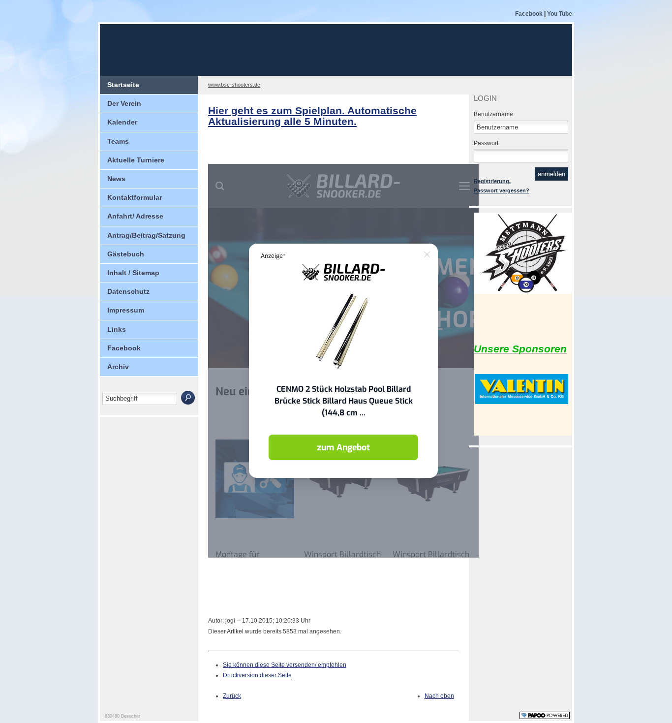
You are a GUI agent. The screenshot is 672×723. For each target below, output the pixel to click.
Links (116, 329)
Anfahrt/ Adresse (135, 216)
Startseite (123, 85)
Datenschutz (128, 291)
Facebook (529, 13)
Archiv (118, 367)
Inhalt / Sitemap (133, 273)
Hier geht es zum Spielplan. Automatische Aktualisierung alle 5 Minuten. (312, 116)
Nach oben (439, 695)
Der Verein (124, 103)
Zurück (232, 695)
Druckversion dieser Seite (257, 675)
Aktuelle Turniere (135, 160)
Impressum (125, 310)
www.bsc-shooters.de (234, 85)
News (116, 179)
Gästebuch (125, 254)
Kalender (122, 122)
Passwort (486, 143)
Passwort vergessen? (501, 190)
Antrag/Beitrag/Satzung (146, 235)
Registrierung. (492, 181)
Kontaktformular (134, 197)
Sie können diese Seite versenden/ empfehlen (284, 664)
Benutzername (493, 114)
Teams (118, 141)
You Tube (559, 13)
